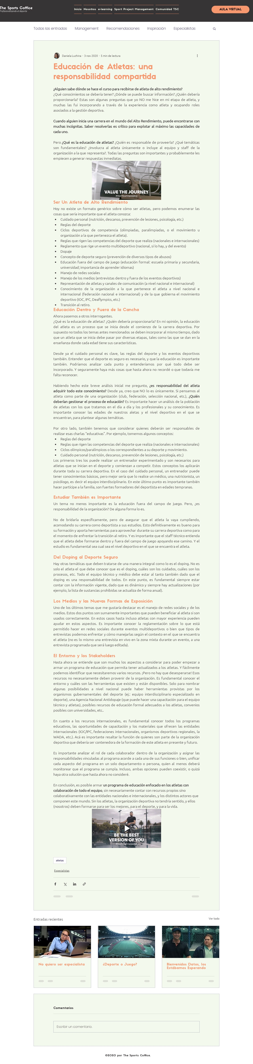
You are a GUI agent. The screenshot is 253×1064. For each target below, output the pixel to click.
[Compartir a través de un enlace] (84, 884)
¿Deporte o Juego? (120, 964)
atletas (60, 860)
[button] (214, 28)
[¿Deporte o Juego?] (126, 942)
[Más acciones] (197, 55)
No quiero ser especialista (62, 964)
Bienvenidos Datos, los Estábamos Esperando (186, 966)
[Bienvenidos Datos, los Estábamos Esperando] (190, 942)
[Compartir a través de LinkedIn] (74, 884)
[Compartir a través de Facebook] (55, 884)
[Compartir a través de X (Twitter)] (65, 884)
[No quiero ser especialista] (62, 942)
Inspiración (156, 28)
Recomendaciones (123, 28)
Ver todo (214, 918)
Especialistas (184, 28)
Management (87, 28)
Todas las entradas (50, 28)
